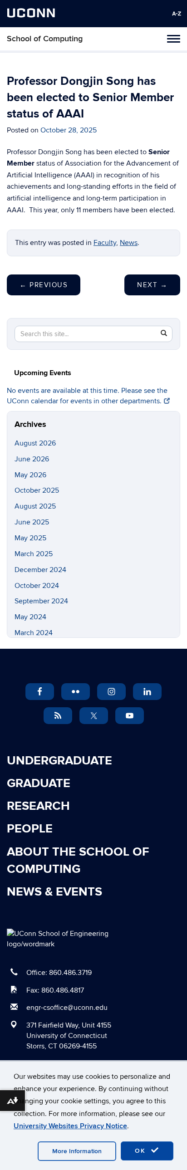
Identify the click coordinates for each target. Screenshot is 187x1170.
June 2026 (32, 459)
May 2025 (30, 538)
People (30, 829)
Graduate (38, 783)
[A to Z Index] (176, 13)
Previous (44, 285)
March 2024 (34, 632)
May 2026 (30, 475)
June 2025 (32, 522)
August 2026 (35, 443)
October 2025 (37, 490)
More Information (77, 1151)
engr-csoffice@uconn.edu (67, 1007)
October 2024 (37, 585)
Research (38, 806)
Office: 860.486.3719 (59, 972)
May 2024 (30, 617)
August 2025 (35, 506)
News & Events (54, 892)
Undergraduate (59, 761)
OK (141, 1151)
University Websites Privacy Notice (70, 1126)
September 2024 (41, 601)
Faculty (105, 242)
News (129, 242)
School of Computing (45, 39)
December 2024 (40, 569)
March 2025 (34, 553)
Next (152, 285)
